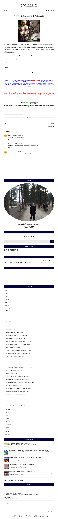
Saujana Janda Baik (36, 262)
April (7, 418)
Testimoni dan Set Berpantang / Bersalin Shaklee (16, 405)
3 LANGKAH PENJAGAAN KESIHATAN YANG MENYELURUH (18, 376)
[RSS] (53, 11)
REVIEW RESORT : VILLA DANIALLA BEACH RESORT (17, 394)
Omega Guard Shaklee (9, 503)
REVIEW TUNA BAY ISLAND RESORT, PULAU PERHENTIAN (22, 471)
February (8, 424)
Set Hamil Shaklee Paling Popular (11, 498)
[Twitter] (44, 11)
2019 (6, 296)
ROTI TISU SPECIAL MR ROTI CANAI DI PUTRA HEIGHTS (18, 353)
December (8, 310)
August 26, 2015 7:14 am (19, 151)
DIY (5, 114)
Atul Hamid (7, 488)
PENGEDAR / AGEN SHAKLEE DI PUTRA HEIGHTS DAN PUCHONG (19, 365)
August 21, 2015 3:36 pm (17, 135)
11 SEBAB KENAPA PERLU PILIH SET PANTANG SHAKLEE (17, 335)
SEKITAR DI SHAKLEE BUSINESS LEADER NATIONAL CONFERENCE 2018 (25, 457)
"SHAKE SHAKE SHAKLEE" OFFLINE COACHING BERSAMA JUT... (19, 400)
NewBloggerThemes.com (41, 516)
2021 (6, 290)
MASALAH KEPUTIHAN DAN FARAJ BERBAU (15, 332)
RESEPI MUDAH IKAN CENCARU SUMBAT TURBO (16, 338)
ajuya (9, 143)
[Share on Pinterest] (32, 117)
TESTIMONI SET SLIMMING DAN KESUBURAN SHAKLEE (17, 402)
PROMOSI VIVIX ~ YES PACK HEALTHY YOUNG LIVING (17, 379)
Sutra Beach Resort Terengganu (44, 262)
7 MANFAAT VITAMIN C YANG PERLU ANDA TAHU (16, 356)
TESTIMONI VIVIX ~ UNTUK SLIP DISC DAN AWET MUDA (18, 344)
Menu (7, 10)
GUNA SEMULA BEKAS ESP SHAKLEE (29, 16)
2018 (6, 299)
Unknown (10, 135)
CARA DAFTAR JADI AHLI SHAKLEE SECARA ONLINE (20, 443)
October (8, 316)
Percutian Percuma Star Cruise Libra (15, 262)
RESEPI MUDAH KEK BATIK (11, 359)
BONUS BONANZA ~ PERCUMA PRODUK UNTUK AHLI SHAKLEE (19, 367)
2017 (6, 302)
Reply (9, 139)
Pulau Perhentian (30, 262)
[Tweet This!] (28, 117)
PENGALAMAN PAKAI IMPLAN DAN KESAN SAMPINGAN (21, 464)
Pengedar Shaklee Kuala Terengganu (13, 493)
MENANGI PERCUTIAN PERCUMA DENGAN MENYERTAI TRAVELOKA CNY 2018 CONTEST (28, 450)
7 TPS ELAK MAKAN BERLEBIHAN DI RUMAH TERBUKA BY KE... (19, 397)
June (7, 412)
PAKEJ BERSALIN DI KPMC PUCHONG (14, 370)
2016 (6, 305)
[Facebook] (46, 11)
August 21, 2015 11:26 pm (16, 143)
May (7, 415)
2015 (6, 308)
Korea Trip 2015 (48, 261)
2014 (6, 431)
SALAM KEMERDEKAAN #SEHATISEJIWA (14, 327)
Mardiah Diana (11, 151)
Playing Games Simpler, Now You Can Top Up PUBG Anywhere (17, 489)
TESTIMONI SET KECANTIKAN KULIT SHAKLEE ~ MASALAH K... (19, 388)
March (7, 421)
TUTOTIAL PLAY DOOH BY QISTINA (13, 385)
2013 (6, 434)
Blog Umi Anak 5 (8, 497)
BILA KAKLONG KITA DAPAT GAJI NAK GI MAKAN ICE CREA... (19, 341)
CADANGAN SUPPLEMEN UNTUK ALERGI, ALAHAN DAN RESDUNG (20, 382)
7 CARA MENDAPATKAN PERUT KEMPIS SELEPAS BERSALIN (18, 350)
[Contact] (33, 236)
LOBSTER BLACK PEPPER (11, 324)
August (7, 321)
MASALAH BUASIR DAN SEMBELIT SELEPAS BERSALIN (17, 391)
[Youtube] (51, 11)
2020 (6, 293)
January (8, 427)
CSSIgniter (19, 516)
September (8, 319)
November (8, 313)
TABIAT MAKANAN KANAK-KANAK (13, 347)
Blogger (43, 515)
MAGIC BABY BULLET (10, 329)
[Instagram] (48, 11)
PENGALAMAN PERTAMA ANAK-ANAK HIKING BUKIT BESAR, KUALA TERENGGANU (21, 494)
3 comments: (28, 18)
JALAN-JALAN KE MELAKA (11, 373)
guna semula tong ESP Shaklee (14, 114)
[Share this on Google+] (30, 117)
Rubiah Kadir (8, 502)
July (7, 409)
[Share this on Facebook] (26, 117)
